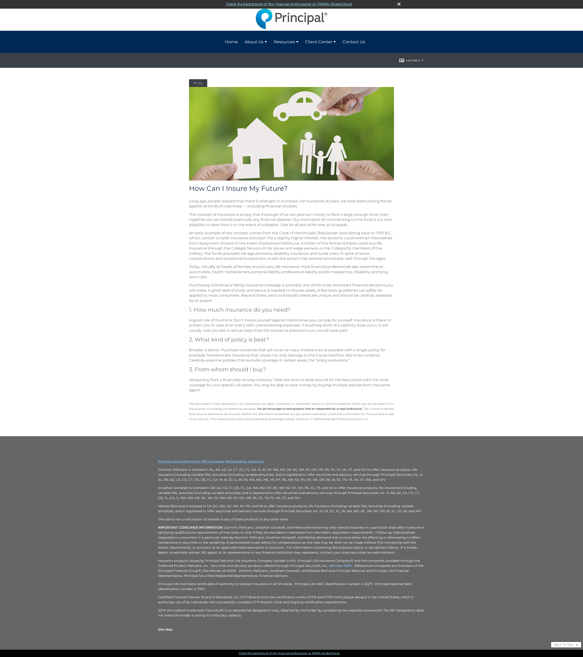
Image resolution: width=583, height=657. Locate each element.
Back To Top (564, 644)
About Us (254, 41)
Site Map (165, 629)
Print (198, 83)
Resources (284, 41)
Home (231, 41)
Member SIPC (340, 566)
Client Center (318, 41)
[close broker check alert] (399, 4)
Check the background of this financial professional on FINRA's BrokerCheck (289, 4)
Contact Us (354, 41)
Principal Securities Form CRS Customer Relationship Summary (211, 461)
